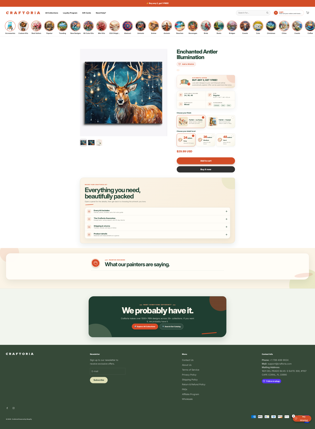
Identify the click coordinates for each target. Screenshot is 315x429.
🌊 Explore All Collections (145, 327)
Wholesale (187, 399)
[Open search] (267, 12)
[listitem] (10, 27)
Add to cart (205, 161)
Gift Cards (86, 13)
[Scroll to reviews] (178, 70)
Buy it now (205, 169)
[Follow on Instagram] (13, 408)
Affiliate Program (190, 394)
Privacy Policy (189, 374)
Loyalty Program (70, 13)
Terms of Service (190, 369)
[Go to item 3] (99, 142)
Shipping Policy (190, 379)
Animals (216, 105)
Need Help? (101, 13)
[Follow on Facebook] (7, 408)
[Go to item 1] (83, 142)
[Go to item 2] (91, 142)
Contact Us (187, 360)
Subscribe (99, 380)
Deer (223, 105)
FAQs (184, 389)
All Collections (51, 13)
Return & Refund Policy (193, 384)
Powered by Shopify (25, 419)
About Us (186, 365)
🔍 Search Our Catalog (171, 327)
